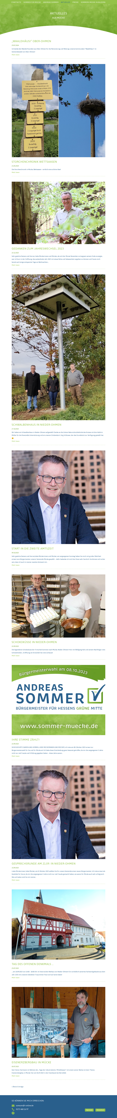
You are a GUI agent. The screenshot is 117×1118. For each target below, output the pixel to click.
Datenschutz (100, 1110)
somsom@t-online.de (24, 1105)
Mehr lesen (15, 55)
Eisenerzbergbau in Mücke (31, 1062)
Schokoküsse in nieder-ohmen (34, 642)
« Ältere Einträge (17, 1087)
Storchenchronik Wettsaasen (34, 161)
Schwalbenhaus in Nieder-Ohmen (36, 424)
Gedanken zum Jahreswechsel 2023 (38, 248)
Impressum (89, 1110)
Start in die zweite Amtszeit (33, 548)
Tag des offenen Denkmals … (33, 964)
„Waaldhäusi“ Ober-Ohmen (31, 41)
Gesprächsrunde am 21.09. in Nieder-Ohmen (44, 863)
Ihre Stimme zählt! (26, 739)
